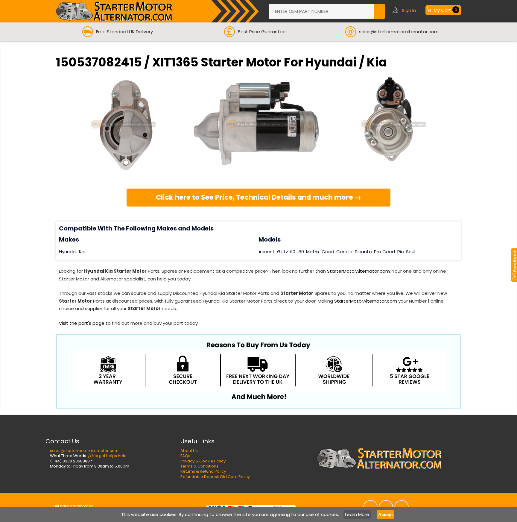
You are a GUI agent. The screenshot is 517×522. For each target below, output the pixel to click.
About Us (189, 450)
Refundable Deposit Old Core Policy (215, 476)
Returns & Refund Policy (203, 471)
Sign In (409, 10)
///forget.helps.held (107, 456)
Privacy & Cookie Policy (203, 461)
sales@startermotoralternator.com (84, 450)
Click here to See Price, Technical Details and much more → (258, 197)
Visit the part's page (81, 323)
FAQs (185, 456)
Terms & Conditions (199, 466)
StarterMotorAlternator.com (358, 271)
